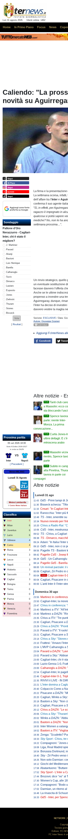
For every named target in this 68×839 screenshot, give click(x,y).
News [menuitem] (52, 27)
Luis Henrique (13, 263)
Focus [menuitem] (41, 27)
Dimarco (10, 281)
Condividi (45, 340)
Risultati (17, 324)
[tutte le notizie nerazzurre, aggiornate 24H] (25, 10)
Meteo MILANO (16, 472)
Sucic (9, 276)
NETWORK (59, 818)
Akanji (9, 254)
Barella (9, 267)
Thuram (10, 304)
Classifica (10, 514)
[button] (17, 318)
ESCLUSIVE (49, 318)
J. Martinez (11, 245)
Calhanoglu (11, 272)
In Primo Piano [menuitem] (24, 27)
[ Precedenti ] (17, 464)
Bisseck (10, 313)
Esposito (10, 290)
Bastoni (10, 258)
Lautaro (10, 285)
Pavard (9, 249)
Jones (9, 295)
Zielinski (10, 299)
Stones (9, 308)
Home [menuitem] (7, 27)
